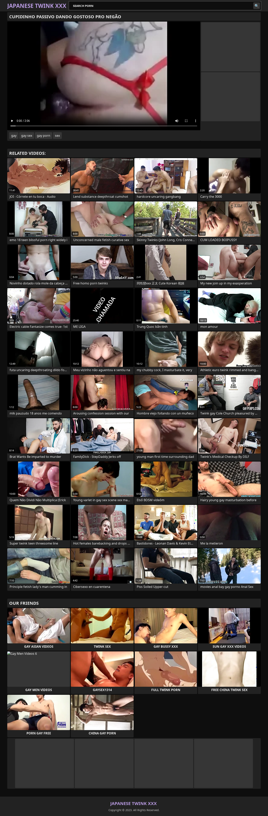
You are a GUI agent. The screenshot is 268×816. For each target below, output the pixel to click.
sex (57, 135)
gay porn (43, 135)
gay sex (26, 135)
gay (13, 135)
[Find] (256, 5)
